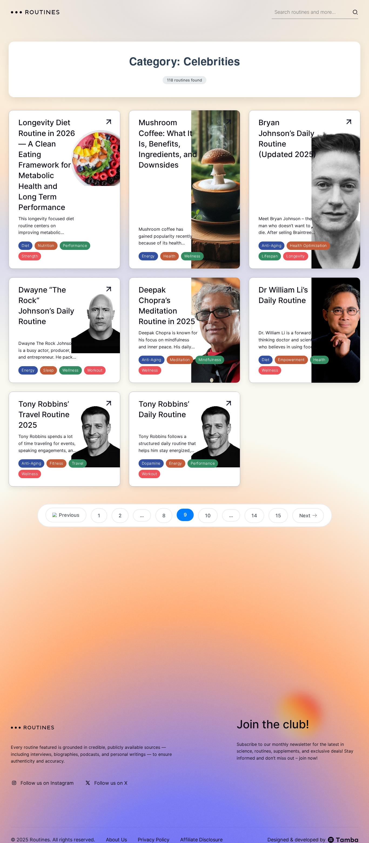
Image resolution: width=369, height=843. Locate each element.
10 (208, 515)
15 (278, 515)
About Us (116, 839)
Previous (69, 515)
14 (254, 515)
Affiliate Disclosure (201, 839)
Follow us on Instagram (47, 783)
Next (304, 515)
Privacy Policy (153, 839)
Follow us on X (111, 783)
